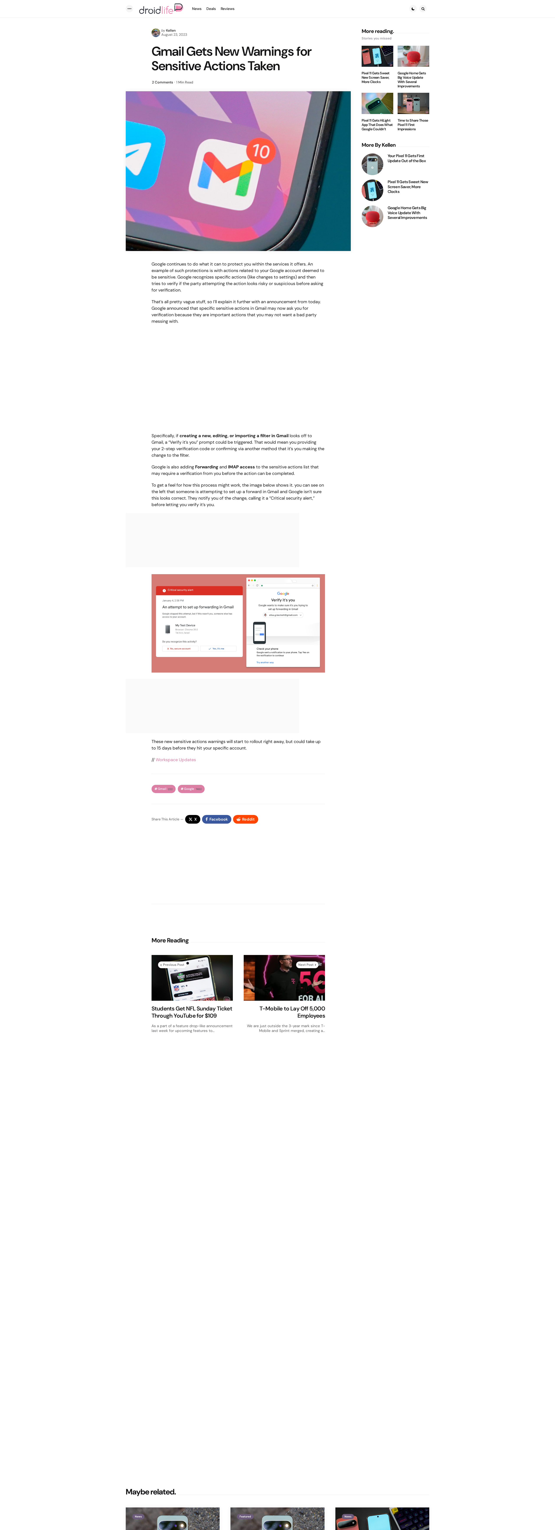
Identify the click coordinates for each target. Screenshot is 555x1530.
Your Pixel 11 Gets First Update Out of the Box (407, 158)
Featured (245, 1516)
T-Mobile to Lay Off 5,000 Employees (292, 1012)
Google (193, 789)
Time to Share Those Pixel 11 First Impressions (413, 124)
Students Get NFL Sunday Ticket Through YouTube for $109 (192, 1012)
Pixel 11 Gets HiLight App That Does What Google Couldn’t (377, 124)
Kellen (171, 30)
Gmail (165, 789)
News (138, 1516)
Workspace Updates (176, 760)
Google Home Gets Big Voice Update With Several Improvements (412, 79)
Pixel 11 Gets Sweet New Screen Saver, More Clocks (376, 77)
